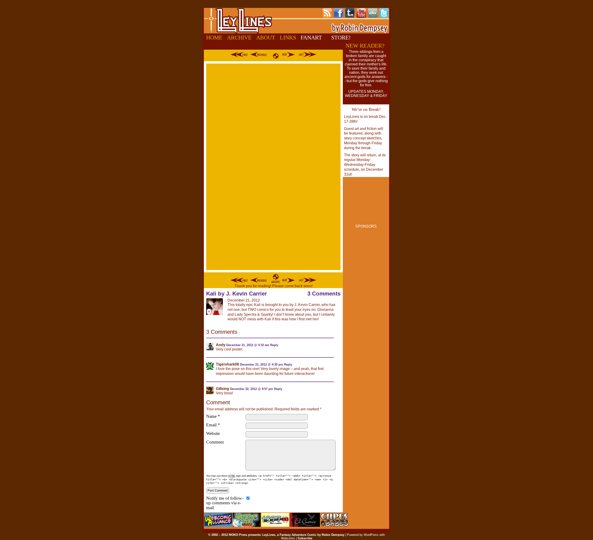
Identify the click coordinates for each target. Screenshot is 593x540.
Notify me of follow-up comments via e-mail (224, 503)
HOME (214, 38)
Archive (239, 38)
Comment (215, 442)
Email (213, 425)
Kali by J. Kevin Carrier (236, 293)
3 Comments (324, 293)
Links (288, 38)
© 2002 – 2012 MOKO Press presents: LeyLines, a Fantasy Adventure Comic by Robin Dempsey (276, 535)
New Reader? (365, 46)
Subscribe (305, 538)
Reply (274, 345)
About (265, 38)
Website (213, 433)
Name (213, 416)
